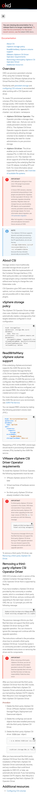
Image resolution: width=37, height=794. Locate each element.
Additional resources (15, 65)
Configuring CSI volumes (16, 791)
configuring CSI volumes (12, 88)
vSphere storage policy (16, 46)
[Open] (3, 16)
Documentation (9, 38)
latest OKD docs (27, 32)
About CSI (10, 44)
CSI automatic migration (19, 216)
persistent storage (21, 86)
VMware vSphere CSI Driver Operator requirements (18, 55)
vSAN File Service (13, 403)
